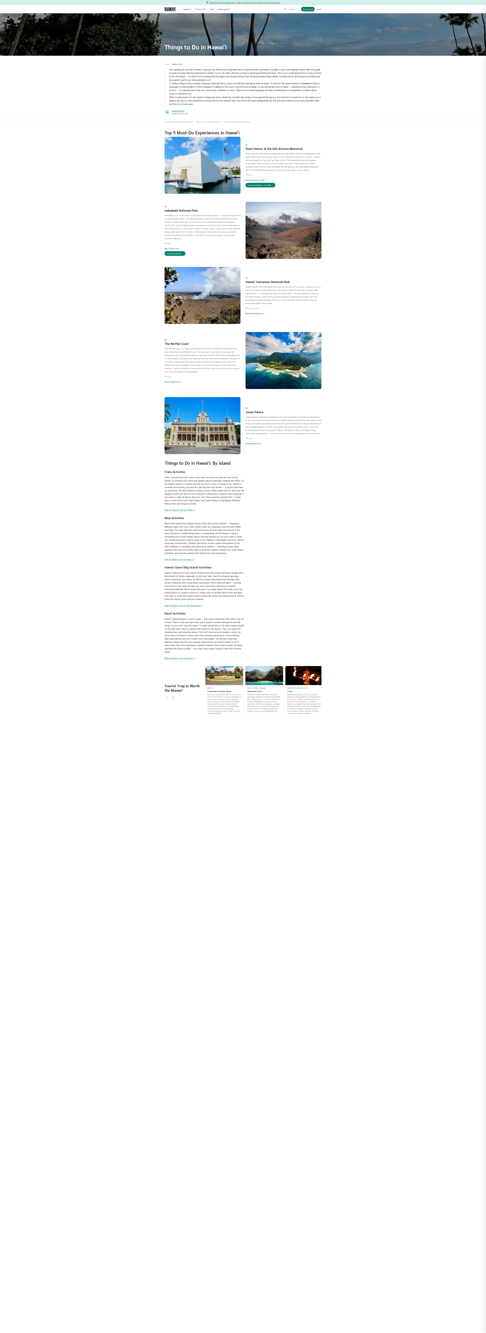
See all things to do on (176, 510)
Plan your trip (308, 9)
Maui (189, 559)
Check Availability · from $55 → (260, 185)
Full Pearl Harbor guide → (256, 180)
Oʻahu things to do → (254, 443)
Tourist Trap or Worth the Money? (237, 122)
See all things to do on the (177, 605)
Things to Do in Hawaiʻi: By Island (208, 122)
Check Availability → (175, 253)
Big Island (195, 605)
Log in (319, 9)
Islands (186, 9)
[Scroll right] (173, 697)
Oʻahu (190, 510)
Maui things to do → (173, 248)
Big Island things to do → (256, 313)
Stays (212, 9)
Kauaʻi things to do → (173, 382)
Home (167, 64)
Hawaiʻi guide (223, 9)
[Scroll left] (167, 697)
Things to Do (200, 9)
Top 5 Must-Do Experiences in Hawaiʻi (179, 122)
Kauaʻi (190, 658)
